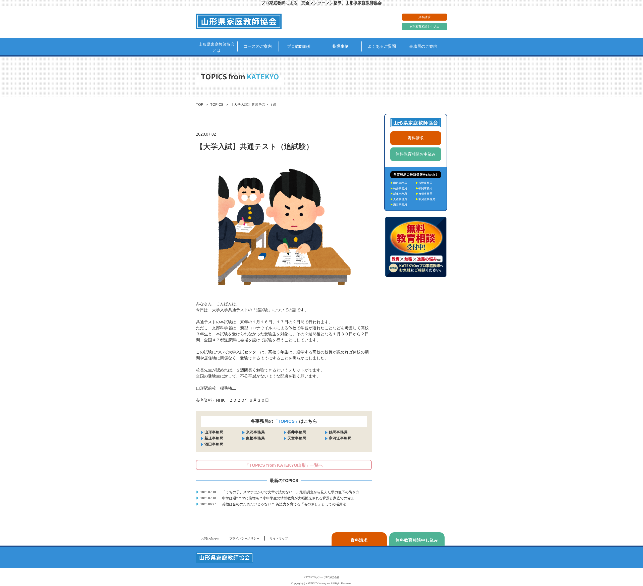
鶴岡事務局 (338, 432)
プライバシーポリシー (244, 538)
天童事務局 (296, 438)
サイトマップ (279, 538)
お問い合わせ (210, 538)
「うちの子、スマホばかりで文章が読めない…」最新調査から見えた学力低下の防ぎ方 (278, 492)
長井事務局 (296, 432)
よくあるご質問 (382, 46)
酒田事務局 (213, 444)
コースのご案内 (258, 46)
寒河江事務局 (340, 438)
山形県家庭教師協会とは (216, 47)
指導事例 (341, 46)
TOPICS (216, 104)
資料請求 (424, 17)
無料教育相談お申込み (424, 26)
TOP (199, 104)
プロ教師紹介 (299, 46)
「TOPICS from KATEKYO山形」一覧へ (284, 465)
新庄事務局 (213, 438)
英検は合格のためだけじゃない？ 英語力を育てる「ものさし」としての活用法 (271, 504)
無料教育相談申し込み (417, 540)
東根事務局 (255, 438)
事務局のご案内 (423, 46)
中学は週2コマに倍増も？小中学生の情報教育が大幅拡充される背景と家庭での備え (275, 498)
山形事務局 (213, 432)
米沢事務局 (255, 432)
